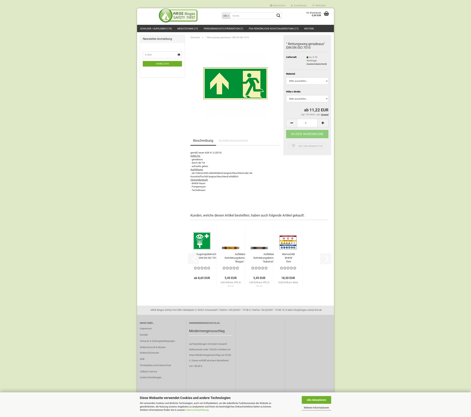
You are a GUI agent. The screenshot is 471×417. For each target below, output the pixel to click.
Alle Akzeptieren (316, 399)
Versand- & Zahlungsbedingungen (157, 341)
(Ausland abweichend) (317, 64)
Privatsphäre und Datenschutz (155, 365)
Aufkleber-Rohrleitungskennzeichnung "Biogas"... (240, 258)
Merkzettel (320, 5)
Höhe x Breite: (293, 91)
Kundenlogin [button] (300, 5)
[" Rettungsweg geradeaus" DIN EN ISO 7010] (235, 83)
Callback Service (148, 371)
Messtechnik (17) (187, 28)
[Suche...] (278, 15)
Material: (290, 73)
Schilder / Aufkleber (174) (156, 28)
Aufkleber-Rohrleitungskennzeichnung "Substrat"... (269, 258)
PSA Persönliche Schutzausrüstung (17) (274, 28)
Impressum (146, 328)
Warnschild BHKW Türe (288, 258)
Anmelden (162, 63)
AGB (142, 359)
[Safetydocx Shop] (178, 15)
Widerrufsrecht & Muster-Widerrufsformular (153, 350)
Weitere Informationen (316, 407)
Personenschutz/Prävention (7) (223, 28)
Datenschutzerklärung (196, 410)
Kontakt (144, 334)
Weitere (309, 28)
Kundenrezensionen (233, 140)
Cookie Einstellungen (151, 377)
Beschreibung (203, 140)
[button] (277, 4)
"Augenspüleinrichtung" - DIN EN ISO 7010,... (209, 256)
